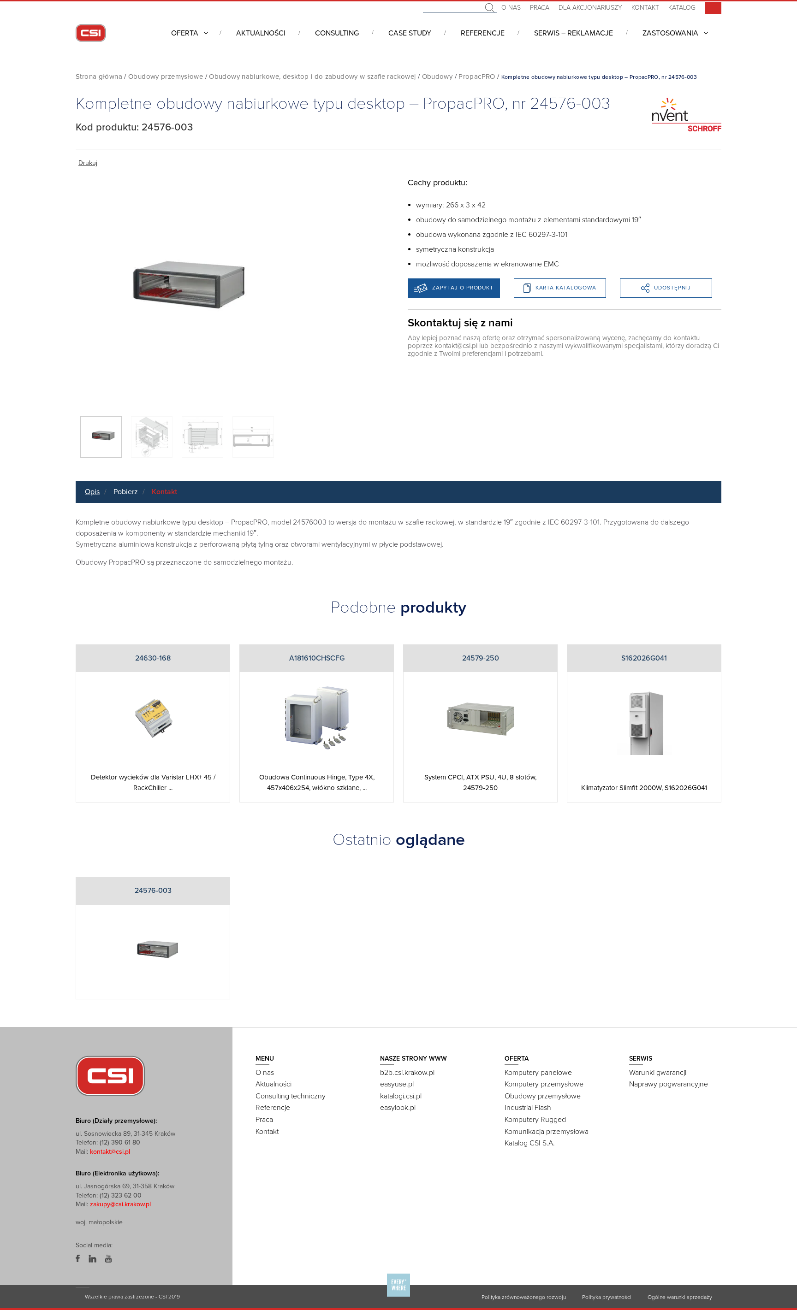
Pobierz (125, 491)
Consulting (337, 33)
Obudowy (437, 76)
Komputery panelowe (538, 1072)
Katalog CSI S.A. (530, 1143)
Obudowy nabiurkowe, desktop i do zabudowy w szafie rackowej (312, 76)
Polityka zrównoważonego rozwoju (524, 1297)
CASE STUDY (409, 33)
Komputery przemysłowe (544, 1084)
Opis (92, 491)
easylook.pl (398, 1107)
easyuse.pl (397, 1084)
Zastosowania (670, 33)
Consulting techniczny (291, 1096)
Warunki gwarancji (657, 1072)
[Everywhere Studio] (398, 1296)
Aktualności (260, 33)
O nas (511, 8)
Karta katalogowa (565, 287)
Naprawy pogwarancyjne (668, 1084)
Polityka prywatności (606, 1297)
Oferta (184, 33)
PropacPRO (476, 76)
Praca (539, 8)
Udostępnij (672, 287)
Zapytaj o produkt (463, 287)
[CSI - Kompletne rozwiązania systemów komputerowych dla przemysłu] (110, 1075)
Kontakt (645, 8)
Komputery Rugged (535, 1119)
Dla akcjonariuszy (590, 8)
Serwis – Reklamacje (573, 33)
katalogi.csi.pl (401, 1096)
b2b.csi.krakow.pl (407, 1072)
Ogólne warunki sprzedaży (680, 1297)
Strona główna (99, 76)
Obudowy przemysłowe (165, 76)
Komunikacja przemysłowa (547, 1131)
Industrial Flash (528, 1107)
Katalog (682, 8)
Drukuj (87, 163)
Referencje (483, 33)
